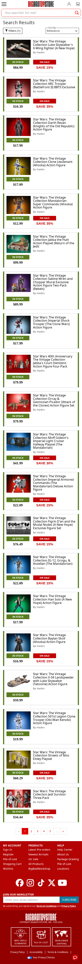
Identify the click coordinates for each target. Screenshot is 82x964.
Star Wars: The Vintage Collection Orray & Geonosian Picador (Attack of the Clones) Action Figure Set (54, 400)
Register (8, 854)
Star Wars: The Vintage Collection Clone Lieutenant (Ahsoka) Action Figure (52, 161)
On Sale (33, 859)
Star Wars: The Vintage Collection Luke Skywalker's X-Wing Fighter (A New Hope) (54, 44)
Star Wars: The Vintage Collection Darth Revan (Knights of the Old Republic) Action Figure (53, 124)
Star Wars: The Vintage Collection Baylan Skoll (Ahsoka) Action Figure (49, 638)
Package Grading (68, 859)
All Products (36, 864)
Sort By (52, 27)
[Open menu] (4, 4)
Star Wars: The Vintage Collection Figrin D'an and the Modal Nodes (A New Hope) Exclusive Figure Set (54, 523)
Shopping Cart (12, 864)
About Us (63, 854)
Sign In (7, 849)
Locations (63, 868)
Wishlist (8, 868)
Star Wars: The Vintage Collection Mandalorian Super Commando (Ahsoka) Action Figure (53, 202)
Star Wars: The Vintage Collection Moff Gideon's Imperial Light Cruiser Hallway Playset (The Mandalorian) (50, 441)
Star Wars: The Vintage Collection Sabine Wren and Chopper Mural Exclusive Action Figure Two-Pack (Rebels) (53, 282)
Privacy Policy (68, 905)
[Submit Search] (77, 13)
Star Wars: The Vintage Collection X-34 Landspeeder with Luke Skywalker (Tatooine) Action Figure (53, 679)
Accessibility (36, 952)
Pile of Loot (10, 859)
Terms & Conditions (46, 905)
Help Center (64, 849)
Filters (14, 31)
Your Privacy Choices (44, 957)
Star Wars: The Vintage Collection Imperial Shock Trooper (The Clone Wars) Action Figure (51, 322)
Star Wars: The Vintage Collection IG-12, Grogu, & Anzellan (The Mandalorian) (52, 560)
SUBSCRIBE (69, 899)
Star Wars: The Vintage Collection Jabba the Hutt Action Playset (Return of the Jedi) (53, 241)
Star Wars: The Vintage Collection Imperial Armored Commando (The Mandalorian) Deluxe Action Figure (53, 483)
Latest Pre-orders (39, 849)
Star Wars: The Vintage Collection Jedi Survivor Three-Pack (49, 794)
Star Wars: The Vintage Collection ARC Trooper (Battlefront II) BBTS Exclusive (54, 83)
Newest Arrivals (38, 854)
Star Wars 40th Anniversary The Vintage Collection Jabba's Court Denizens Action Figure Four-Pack (52, 361)
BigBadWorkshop (39, 868)
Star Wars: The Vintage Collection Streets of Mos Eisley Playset (51, 755)
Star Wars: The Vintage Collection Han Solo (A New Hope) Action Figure (52, 599)
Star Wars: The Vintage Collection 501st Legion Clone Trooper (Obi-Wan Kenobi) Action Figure (54, 718)
